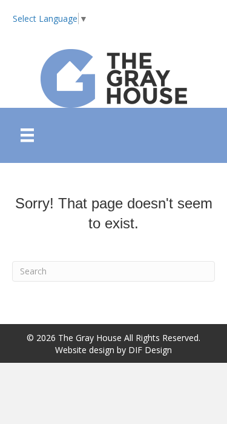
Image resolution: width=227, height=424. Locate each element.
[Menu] (27, 135)
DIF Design (150, 350)
